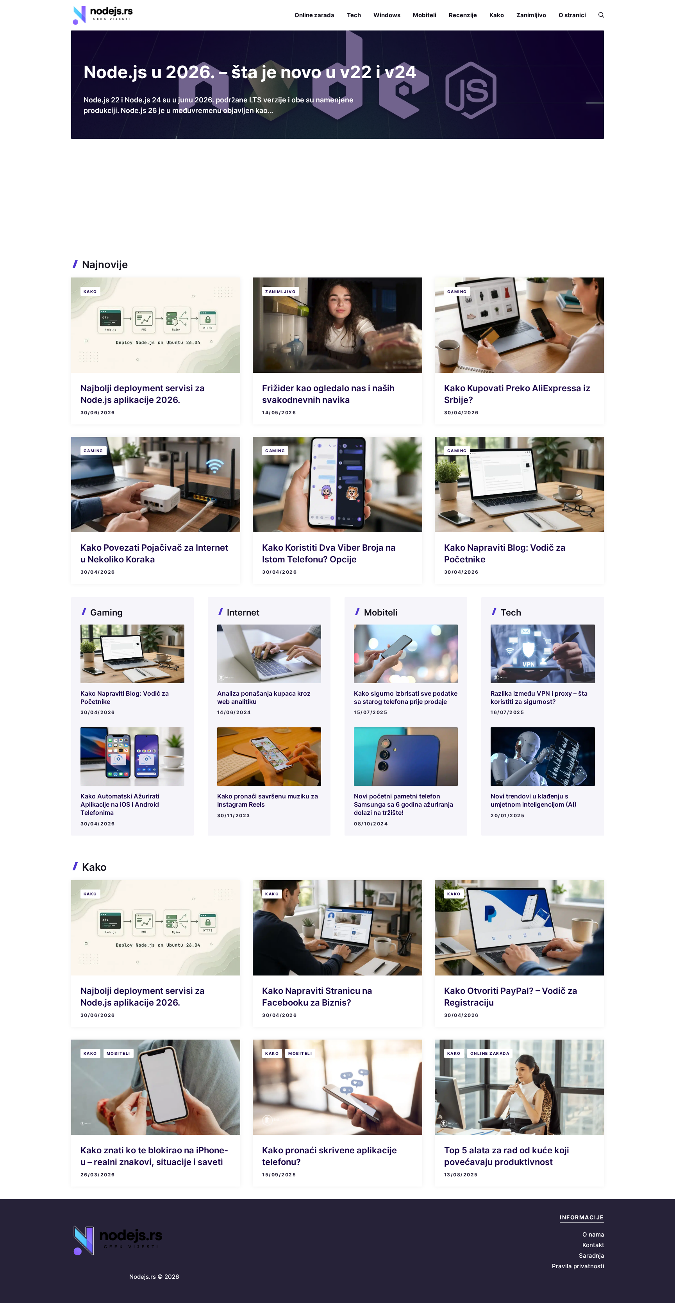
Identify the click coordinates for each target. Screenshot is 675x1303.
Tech (354, 15)
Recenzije (463, 15)
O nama (593, 1234)
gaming (457, 291)
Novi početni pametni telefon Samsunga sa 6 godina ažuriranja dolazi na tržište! (403, 804)
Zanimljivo (531, 15)
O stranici (572, 15)
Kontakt (593, 1245)
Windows (386, 15)
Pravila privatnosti (578, 1266)
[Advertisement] (337, 197)
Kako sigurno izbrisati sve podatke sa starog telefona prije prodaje (405, 697)
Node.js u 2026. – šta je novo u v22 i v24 (250, 71)
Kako (496, 15)
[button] (598, 15)
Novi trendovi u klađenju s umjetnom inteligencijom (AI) (534, 800)
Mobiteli (424, 15)
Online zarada (314, 15)
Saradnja (591, 1255)
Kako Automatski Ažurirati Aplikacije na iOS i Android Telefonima (119, 804)
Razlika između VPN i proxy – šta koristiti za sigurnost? (539, 697)
